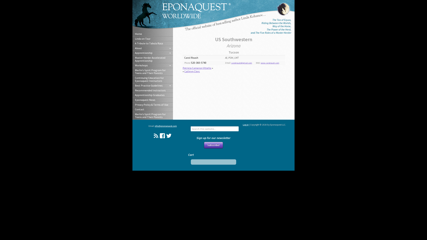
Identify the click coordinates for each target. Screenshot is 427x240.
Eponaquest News (145, 100)
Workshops (141, 65)
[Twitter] (169, 136)
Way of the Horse (282, 26)
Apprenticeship (143, 52)
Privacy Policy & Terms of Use (151, 104)
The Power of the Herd (279, 29)
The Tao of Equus (281, 20)
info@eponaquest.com (166, 126)
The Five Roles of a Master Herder (273, 32)
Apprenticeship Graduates (150, 95)
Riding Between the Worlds (276, 23)
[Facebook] (162, 136)
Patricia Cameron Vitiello (197, 68)
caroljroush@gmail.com (241, 63)
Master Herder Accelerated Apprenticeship (150, 59)
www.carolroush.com (270, 63)
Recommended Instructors (150, 90)
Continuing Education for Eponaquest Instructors (149, 79)
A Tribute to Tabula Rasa (149, 43)
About (138, 48)
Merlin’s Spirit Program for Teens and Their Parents (150, 71)
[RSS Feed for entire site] (156, 136)
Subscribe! (213, 145)
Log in (246, 124)
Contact (139, 109)
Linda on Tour (142, 38)
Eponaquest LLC (196, 10)
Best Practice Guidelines (149, 85)
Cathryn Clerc (192, 71)
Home (138, 34)
